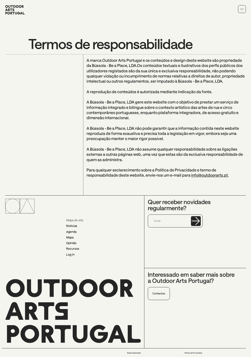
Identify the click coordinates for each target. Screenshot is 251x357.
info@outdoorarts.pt (209, 175)
